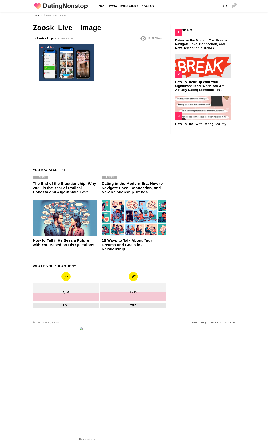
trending (40, 177)
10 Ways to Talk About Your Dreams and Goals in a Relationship (127, 244)
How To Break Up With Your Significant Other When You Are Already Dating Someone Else (199, 86)
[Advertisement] (99, 123)
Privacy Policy (199, 322)
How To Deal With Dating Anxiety (200, 124)
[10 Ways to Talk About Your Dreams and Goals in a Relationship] (134, 218)
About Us (148, 5)
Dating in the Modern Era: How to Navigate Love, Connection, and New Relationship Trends (132, 187)
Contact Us (216, 322)
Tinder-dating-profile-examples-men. (234, 6)
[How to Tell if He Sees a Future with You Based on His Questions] (65, 218)
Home (100, 5)
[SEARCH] (225, 6)
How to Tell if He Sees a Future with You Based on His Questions (63, 242)
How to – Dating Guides (123, 5)
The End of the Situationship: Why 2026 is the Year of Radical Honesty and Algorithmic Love (64, 187)
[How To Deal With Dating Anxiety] (203, 108)
